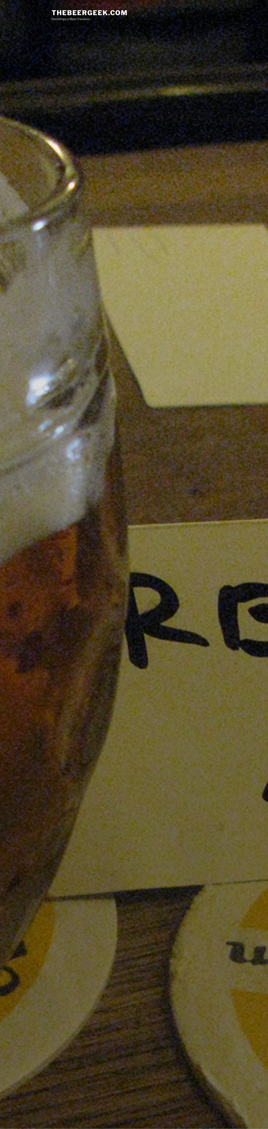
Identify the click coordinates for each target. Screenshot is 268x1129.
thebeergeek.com (90, 13)
